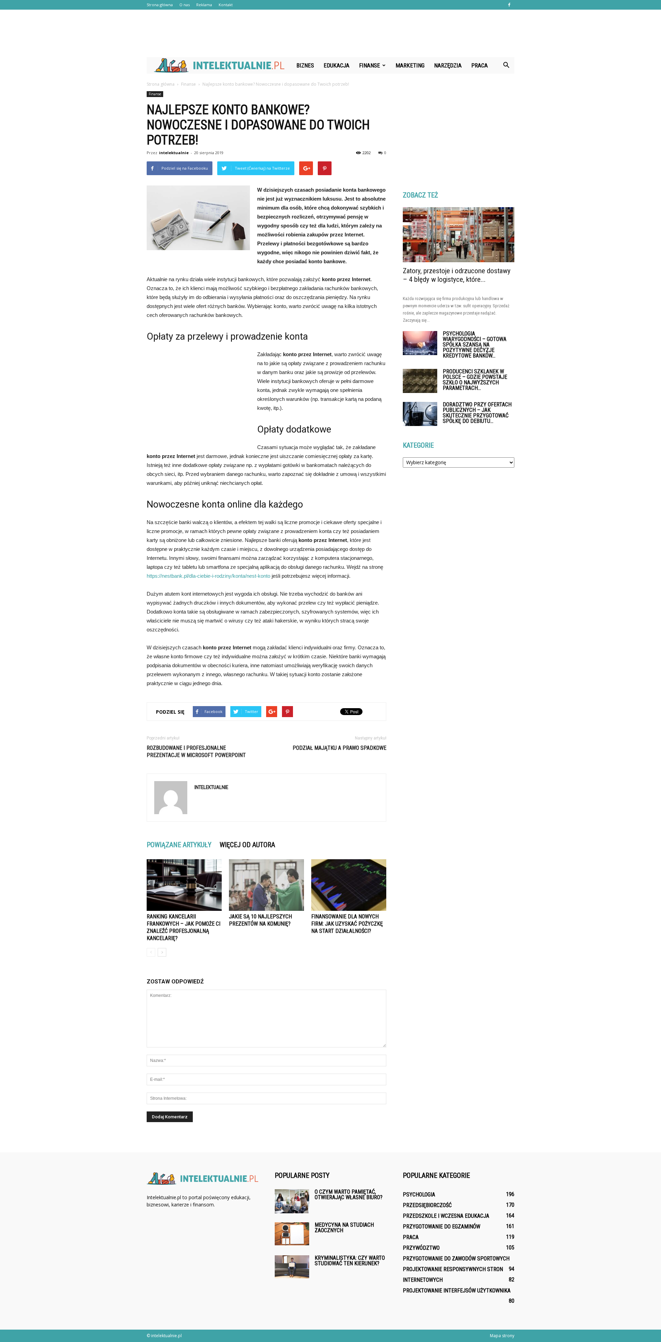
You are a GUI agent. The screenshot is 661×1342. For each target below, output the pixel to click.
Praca (479, 65)
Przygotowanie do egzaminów (441, 1226)
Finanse (369, 65)
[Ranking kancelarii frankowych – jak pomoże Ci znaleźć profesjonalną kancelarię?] (184, 885)
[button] (506, 65)
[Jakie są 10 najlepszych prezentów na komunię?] (266, 885)
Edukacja (336, 65)
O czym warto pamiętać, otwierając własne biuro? (348, 1195)
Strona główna (160, 4)
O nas (184, 4)
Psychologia (419, 1194)
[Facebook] (509, 5)
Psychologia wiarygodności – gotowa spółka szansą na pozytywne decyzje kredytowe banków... (474, 344)
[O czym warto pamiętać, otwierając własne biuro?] (292, 1201)
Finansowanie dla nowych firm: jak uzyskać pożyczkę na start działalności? (347, 923)
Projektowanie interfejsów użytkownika (457, 1290)
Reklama (204, 4)
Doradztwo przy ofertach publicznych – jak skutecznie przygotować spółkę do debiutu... (477, 412)
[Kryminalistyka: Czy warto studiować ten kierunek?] (292, 1266)
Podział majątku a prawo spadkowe (339, 748)
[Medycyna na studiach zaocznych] (292, 1233)
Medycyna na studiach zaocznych (344, 1228)
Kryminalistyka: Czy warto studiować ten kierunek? (350, 1261)
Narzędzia (448, 65)
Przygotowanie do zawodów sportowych (456, 1258)
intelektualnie (174, 152)
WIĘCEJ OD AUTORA (247, 845)
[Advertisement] (330, 33)
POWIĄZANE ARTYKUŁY (179, 845)
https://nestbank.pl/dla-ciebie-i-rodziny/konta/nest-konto (208, 576)
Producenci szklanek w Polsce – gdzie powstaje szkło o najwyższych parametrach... (475, 379)
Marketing (410, 65)
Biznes (305, 65)
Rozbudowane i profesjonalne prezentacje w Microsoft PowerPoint (196, 751)
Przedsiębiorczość (427, 1205)
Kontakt (226, 4)
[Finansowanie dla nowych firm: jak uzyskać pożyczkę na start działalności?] (348, 885)
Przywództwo (421, 1248)
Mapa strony (502, 1336)
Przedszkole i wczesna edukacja (446, 1216)
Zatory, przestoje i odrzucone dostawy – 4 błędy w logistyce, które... (457, 275)
